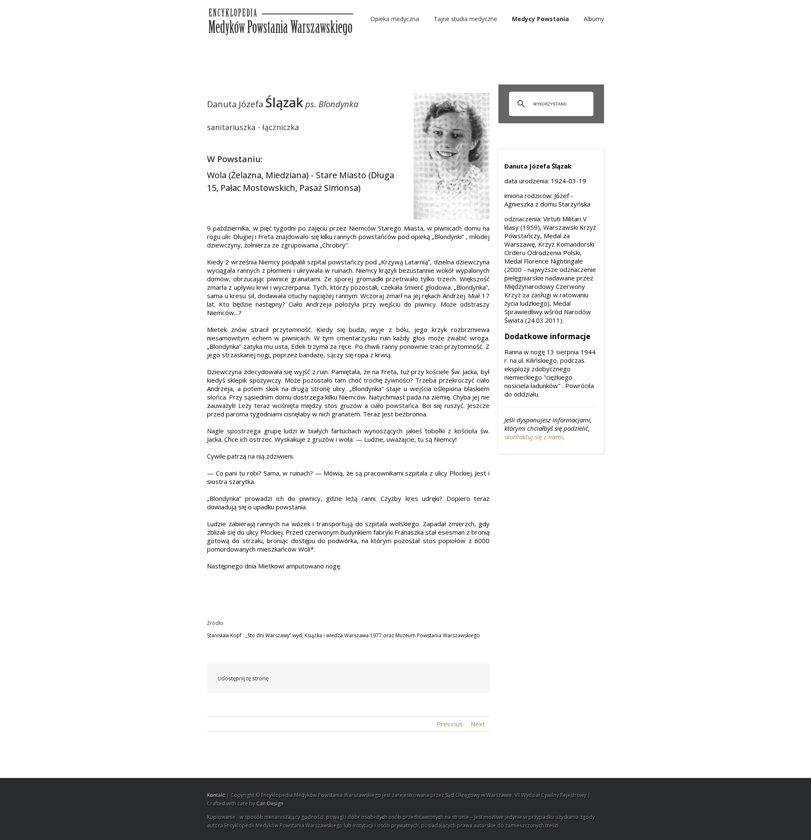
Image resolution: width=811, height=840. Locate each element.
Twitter (356, 678)
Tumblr (413, 678)
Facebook (340, 678)
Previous (450, 724)
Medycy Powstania (540, 19)
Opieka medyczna (394, 19)
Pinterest (453, 679)
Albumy (594, 19)
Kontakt (216, 795)
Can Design (269, 803)
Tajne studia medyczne (465, 19)
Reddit (394, 678)
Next (478, 724)
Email (473, 678)
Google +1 (433, 678)
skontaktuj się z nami (533, 436)
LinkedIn (375, 677)
